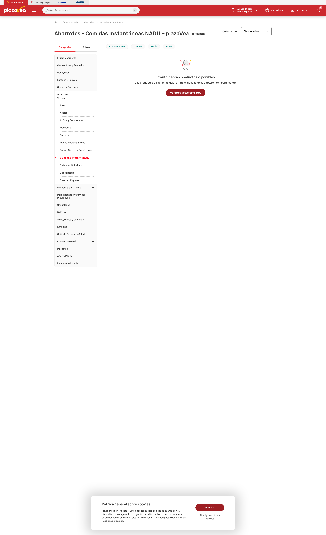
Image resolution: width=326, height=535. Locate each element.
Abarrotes (89, 22)
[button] (135, 10)
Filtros (86, 47)
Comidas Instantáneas (111, 22)
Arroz (63, 105)
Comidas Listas (117, 46)
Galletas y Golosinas (71, 165)
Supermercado (70, 22)
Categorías (65, 47)
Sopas (169, 46)
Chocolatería (67, 172)
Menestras (65, 127)
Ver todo (61, 98)
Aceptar (210, 507)
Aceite (63, 112)
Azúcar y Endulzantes (71, 120)
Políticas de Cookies (113, 521)
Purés (154, 46)
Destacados (251, 31)
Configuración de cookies (210, 517)
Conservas (65, 135)
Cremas (138, 46)
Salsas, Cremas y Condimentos (76, 150)
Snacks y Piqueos (69, 180)
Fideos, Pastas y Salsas (72, 142)
